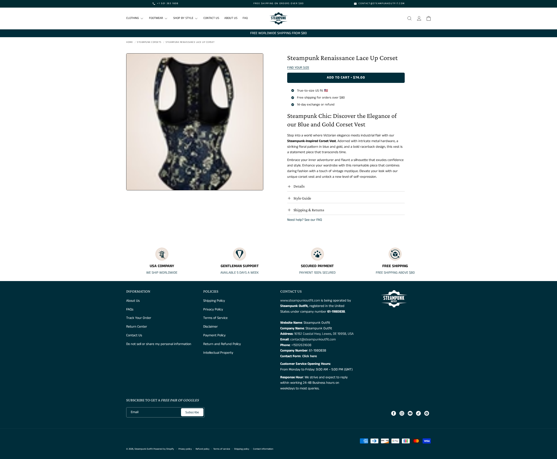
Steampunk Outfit (143, 449)
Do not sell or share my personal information (158, 344)
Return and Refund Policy (222, 344)
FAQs (129, 309)
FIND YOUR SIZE (298, 67)
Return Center (136, 326)
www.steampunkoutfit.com (300, 300)
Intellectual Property (218, 352)
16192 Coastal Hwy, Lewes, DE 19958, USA (324, 333)
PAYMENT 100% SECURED (317, 272)
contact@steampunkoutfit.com (313, 339)
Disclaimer (210, 326)
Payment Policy (214, 335)
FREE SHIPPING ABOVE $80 (395, 272)
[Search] (409, 18)
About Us (133, 300)
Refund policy (202, 449)
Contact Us (134, 335)
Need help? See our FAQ (304, 219)
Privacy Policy (213, 309)
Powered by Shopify (163, 449)
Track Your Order (138, 317)
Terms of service (221, 449)
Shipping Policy (214, 300)
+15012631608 (301, 345)
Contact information (263, 449)
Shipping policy (241, 449)
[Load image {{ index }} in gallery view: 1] (194, 122)
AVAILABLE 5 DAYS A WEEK (239, 272)
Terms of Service (215, 317)
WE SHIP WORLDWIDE (161, 272)
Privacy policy (185, 449)
